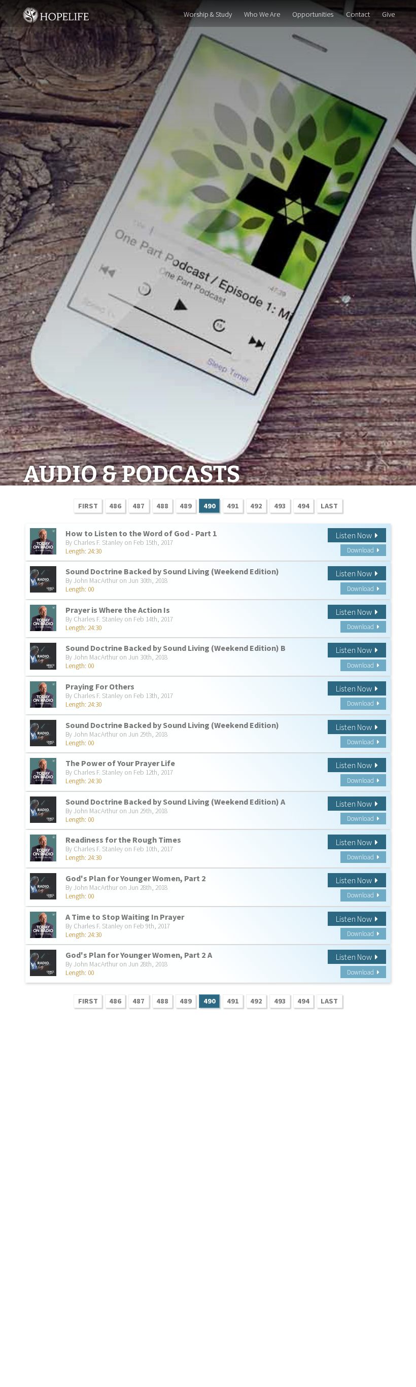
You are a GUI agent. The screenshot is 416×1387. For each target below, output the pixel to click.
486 (115, 505)
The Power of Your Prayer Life (120, 763)
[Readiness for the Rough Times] (43, 848)
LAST (329, 505)
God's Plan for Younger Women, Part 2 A (138, 955)
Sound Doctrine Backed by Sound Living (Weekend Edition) (172, 571)
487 (138, 505)
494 (303, 505)
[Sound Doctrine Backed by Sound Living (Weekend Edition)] (43, 579)
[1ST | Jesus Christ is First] (56, 13)
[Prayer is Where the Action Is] (43, 618)
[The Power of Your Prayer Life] (43, 771)
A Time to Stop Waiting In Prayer (124, 917)
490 (209, 505)
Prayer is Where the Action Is (117, 610)
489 (186, 505)
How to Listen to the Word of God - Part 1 (141, 533)
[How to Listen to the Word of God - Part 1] (43, 541)
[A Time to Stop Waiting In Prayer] (43, 925)
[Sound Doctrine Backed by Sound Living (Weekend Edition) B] (43, 656)
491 (233, 505)
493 (280, 505)
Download (362, 550)
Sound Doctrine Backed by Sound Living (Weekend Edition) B (175, 648)
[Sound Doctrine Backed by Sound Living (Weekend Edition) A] (43, 809)
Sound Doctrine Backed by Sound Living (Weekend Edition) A (175, 801)
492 (256, 505)
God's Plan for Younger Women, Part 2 (135, 878)
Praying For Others (99, 686)
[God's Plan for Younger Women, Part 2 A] (43, 963)
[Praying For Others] (43, 694)
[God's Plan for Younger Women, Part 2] (43, 886)
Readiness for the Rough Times (123, 840)
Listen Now (355, 535)
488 (162, 505)
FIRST (88, 505)
